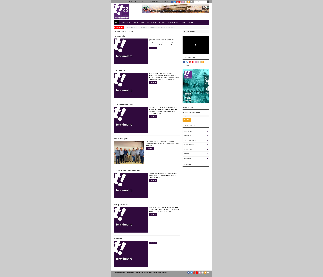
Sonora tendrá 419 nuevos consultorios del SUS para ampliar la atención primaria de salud (150, 27)
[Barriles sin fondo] (131, 254)
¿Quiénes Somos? (126, 22)
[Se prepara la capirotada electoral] (131, 185)
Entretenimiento (151, 22)
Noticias (136, 22)
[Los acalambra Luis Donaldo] (131, 120)
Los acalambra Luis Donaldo (125, 104)
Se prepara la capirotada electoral (127, 170)
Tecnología (162, 22)
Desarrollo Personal (173, 22)
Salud (183, 22)
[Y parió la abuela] (131, 85)
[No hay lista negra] (131, 220)
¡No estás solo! (119, 36)
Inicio (116, 22)
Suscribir (186, 120)
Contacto (190, 22)
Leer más (153, 48)
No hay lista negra (121, 204)
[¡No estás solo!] (131, 51)
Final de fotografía (121, 139)
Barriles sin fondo (121, 239)
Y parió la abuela (120, 70)
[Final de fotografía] (129, 152)
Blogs (142, 22)
